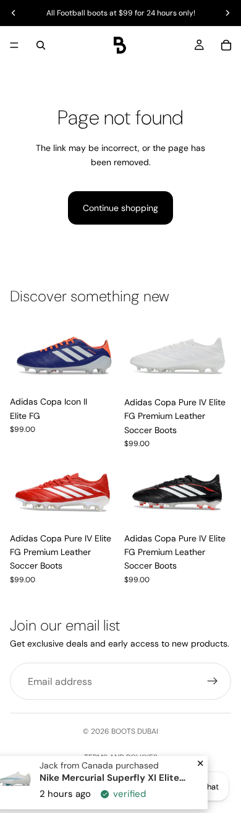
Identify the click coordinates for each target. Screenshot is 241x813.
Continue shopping (120, 207)
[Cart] (226, 45)
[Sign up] (213, 681)
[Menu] (14, 45)
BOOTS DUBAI (134, 731)
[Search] (40, 45)
